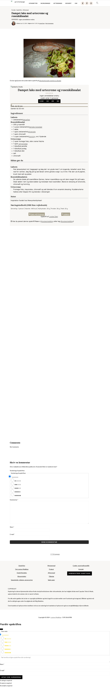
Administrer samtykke (79, 573)
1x (47, 101)
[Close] (1, 629)
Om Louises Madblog (21, 569)
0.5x (42, 101)
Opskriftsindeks (22, 573)
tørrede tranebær (35, 127)
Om (76, 3)
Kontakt (81, 569)
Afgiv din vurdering (11, 677)
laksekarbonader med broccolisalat (50, 80)
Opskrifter (33, 3)
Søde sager (51, 580)
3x (58, 101)
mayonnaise (23, 144)
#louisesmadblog (67, 221)
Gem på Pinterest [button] (37, 214)
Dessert (68, 3)
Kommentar (14, 500)
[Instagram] (91, 3)
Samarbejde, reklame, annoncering (22, 580)
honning (32, 136)
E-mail (12, 534)
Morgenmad (45, 3)
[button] (12, 19)
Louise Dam (53, 216)
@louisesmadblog (46, 221)
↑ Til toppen (55, 554)
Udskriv (66, 214)
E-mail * (2, 670)
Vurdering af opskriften (17, 470)
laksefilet (26, 120)
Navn (12, 527)
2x (53, 101)
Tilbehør (51, 576)
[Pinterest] (87, 3)
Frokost (51, 569)
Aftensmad (57, 3)
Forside (13, 10)
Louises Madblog (55, 617)
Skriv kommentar (49, 23)
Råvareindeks (21, 576)
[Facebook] (82, 3)
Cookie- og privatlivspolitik (81, 566)
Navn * (2, 664)
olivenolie (32, 132)
